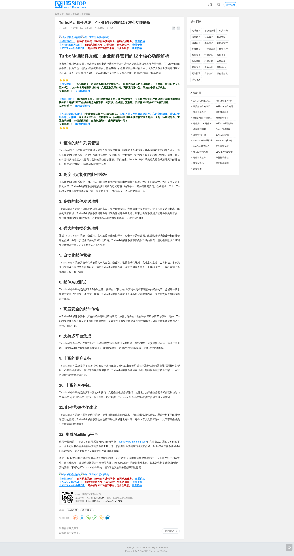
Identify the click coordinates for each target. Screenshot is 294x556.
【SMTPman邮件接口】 (72, 48)
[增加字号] (173, 28)
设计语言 (196, 43)
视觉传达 (87, 510)
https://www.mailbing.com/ (133, 441)
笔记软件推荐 (222, 163)
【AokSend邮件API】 (71, 44)
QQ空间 (101, 517)
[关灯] (289, 547)
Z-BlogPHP (143, 551)
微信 (88, 517)
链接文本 (197, 169)
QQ (82, 517)
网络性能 (208, 67)
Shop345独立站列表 (203, 140)
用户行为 (223, 30)
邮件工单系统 (199, 112)
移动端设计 (209, 30)
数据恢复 (208, 61)
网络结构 (221, 61)
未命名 (76, 14)
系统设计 (208, 43)
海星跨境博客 (222, 118)
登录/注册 (230, 4)
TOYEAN (164, 551)
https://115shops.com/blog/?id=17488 (104, 501)
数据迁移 (196, 61)
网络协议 (196, 73)
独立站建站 (198, 163)
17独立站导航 (222, 135)
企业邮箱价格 (82, 91)
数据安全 (208, 55)
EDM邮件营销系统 (224, 152)
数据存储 (196, 55)
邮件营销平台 (199, 135)
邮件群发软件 (199, 157)
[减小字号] (178, 28)
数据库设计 (222, 43)
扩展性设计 (197, 49)
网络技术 (208, 73)
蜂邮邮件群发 (222, 112)
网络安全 (196, 67)
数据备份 (221, 55)
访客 (65, 28)
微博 (75, 517)
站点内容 (72, 510)
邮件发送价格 (82, 105)
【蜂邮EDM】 (67, 41)
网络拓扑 (221, 67)
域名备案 (196, 79)
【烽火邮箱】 (66, 84)
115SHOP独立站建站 (203, 101)
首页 (209, 4)
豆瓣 (94, 517)
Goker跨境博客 (223, 129)
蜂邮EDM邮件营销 (224, 123)
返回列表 (170, 531)
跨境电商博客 (199, 129)
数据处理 (223, 49)
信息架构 (196, 36)
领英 (107, 517)
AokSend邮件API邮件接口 (205, 146)
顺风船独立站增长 (201, 106)
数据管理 (211, 49)
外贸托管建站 (222, 157)
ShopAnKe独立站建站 (226, 140)
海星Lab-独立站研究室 (226, 106)
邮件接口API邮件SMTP (204, 123)
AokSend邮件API (224, 101)
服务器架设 (222, 73)
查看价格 (140, 41)
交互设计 (208, 36)
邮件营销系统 (222, 146)
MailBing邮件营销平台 (203, 118)
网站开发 (196, 30)
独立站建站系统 (200, 152)
